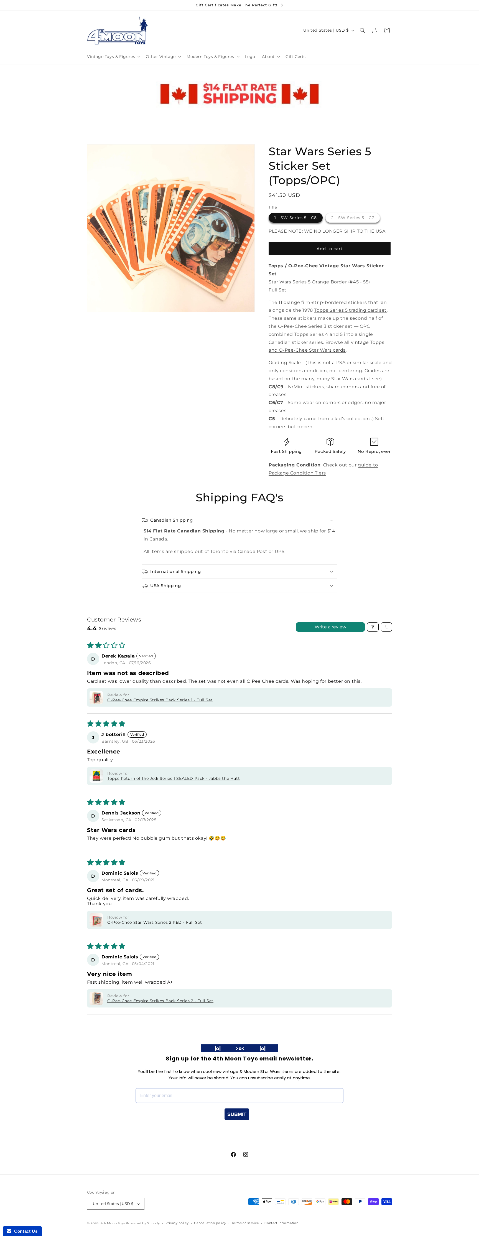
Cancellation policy (210, 1223)
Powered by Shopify (143, 1223)
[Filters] (373, 627)
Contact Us (24, 1231)
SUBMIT (236, 1114)
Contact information (281, 1223)
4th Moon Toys (113, 1223)
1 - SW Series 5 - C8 (295, 217)
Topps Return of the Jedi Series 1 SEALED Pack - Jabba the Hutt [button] (173, 778)
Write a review (330, 627)
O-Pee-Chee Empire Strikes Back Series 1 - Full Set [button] (160, 699)
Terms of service (245, 1223)
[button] (113, 56)
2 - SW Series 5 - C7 (355, 219)
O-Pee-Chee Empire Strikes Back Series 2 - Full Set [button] (160, 1000)
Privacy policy (177, 1223)
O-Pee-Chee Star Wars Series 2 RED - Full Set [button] (154, 922)
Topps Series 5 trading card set (350, 310)
